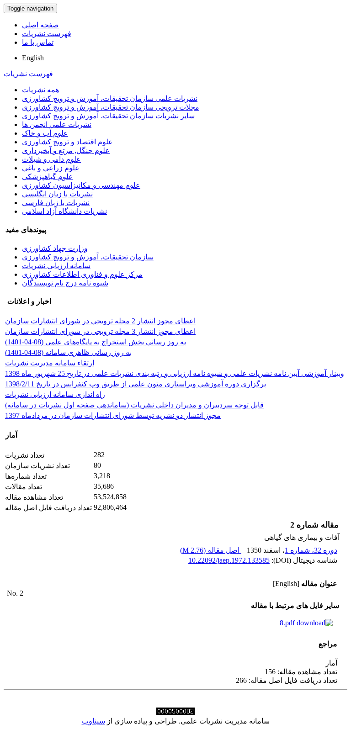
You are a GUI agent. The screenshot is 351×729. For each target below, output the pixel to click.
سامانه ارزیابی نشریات (56, 265)
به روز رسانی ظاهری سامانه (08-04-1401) (68, 352)
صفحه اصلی (40, 25)
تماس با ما (37, 42)
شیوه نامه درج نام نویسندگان (65, 283)
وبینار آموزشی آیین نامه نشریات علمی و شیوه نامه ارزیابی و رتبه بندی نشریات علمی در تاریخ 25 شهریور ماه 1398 (174, 373)
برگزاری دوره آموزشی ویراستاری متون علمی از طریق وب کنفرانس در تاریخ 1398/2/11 (135, 384)
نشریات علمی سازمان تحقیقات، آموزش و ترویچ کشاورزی (109, 98)
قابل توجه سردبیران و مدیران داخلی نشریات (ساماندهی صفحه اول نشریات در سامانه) (134, 405)
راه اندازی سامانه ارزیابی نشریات (55, 394)
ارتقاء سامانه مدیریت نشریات (49, 363)
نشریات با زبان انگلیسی (57, 194)
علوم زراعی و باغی (51, 168)
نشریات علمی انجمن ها (56, 124)
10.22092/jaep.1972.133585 (229, 560)
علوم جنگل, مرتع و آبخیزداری (66, 150)
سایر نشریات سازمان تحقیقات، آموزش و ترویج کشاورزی (108, 116)
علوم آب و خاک (45, 133)
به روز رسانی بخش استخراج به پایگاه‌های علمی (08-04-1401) (95, 342)
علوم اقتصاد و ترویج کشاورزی (67, 142)
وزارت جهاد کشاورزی (55, 248)
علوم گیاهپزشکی (47, 176)
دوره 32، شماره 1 (311, 550)
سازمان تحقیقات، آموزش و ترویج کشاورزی (88, 257)
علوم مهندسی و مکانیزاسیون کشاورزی (81, 185)
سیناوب (93, 721)
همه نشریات (40, 90)
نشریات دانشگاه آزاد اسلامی (64, 211)
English (33, 58)
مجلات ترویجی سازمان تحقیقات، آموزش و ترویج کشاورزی (110, 107)
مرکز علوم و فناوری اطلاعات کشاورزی (82, 274)
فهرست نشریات (46, 33)
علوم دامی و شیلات (51, 159)
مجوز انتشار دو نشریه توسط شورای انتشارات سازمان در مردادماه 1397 (113, 415)
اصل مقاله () (210, 550)
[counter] (175, 712)
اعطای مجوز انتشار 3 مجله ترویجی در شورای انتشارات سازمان (100, 331)
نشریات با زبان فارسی (56, 202)
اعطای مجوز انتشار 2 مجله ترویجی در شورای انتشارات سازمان (100, 321)
